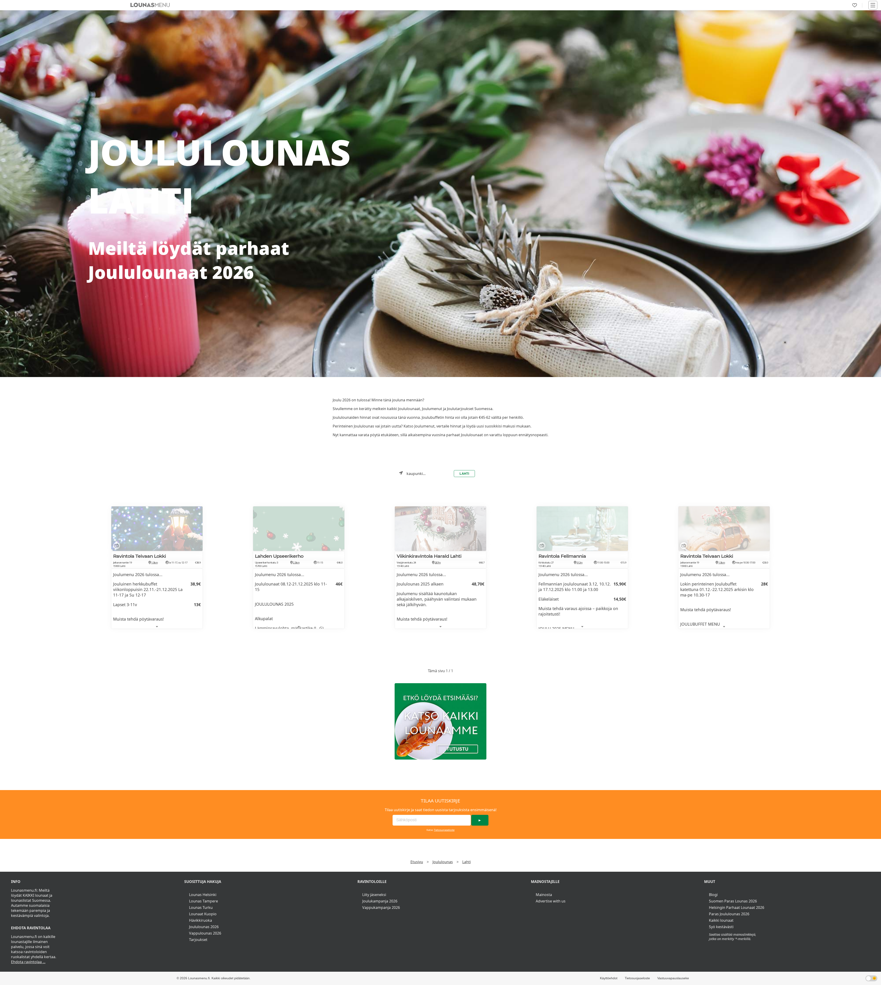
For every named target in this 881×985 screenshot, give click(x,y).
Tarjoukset (198, 939)
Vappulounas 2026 (205, 933)
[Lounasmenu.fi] (440, 721)
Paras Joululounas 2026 (729, 913)
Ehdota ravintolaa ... (28, 961)
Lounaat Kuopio (203, 913)
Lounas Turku (201, 907)
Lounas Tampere (203, 901)
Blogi (713, 894)
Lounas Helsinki (202, 894)
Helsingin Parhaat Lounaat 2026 (736, 907)
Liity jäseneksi (374, 894)
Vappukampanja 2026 (381, 907)
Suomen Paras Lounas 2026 (733, 901)
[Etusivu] (150, 5)
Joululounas (442, 861)
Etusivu (416, 861)
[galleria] (115, 546)
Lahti (464, 473)
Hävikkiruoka (200, 920)
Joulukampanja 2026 (379, 901)
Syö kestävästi (721, 926)
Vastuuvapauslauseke (673, 978)
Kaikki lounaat (721, 920)
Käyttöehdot (608, 978)
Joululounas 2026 (204, 926)
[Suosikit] (854, 5)
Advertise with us (551, 901)
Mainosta (544, 894)
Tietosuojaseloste (444, 830)
